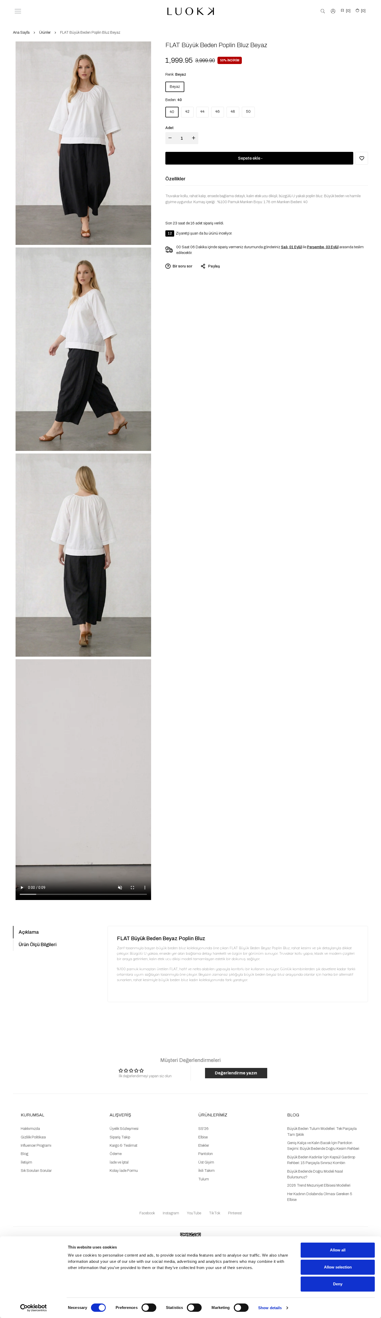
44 (202, 112)
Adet (169, 128)
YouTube (194, 1213)
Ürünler (45, 32)
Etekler (203, 1145)
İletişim (26, 1162)
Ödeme (116, 1154)
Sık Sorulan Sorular (36, 1171)
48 (233, 112)
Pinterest (235, 1213)
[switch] (149, 1307)
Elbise (203, 1137)
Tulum (203, 1179)
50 (248, 112)
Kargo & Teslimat (123, 1145)
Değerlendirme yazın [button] (236, 1073)
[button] (361, 158)
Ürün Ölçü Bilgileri (38, 944)
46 (217, 112)
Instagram (171, 1213)
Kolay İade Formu (124, 1171)
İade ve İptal (119, 1162)
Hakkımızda (30, 1129)
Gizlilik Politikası (33, 1137)
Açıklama (29, 932)
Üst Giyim (206, 1162)
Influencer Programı (36, 1145)
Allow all (337, 1250)
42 (187, 112)
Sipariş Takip (120, 1137)
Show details (270, 1308)
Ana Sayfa (21, 32)
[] (348, 11)
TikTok (214, 1213)
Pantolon (205, 1154)
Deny (337, 1284)
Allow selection (338, 1267)
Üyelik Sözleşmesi (124, 1129)
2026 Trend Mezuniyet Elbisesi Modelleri (318, 1185)
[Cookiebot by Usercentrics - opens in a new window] (33, 1308)
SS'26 (203, 1129)
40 (172, 112)
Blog (24, 1154)
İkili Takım (206, 1171)
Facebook (147, 1213)
